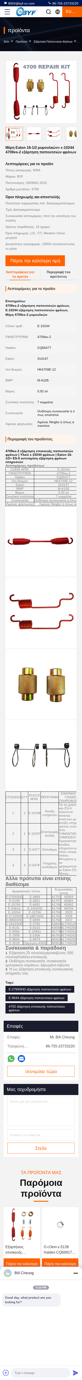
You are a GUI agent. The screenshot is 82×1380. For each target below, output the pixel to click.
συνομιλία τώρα (41, 1071)
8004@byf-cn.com (21, 3)
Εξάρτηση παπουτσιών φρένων (53, 41)
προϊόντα (21, 41)
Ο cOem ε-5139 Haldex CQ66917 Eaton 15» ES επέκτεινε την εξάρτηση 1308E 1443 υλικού (40, 1250)
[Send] (75, 1373)
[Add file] (6, 1373)
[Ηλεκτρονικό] (21, 1059)
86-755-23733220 (64, 3)
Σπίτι (6, 41)
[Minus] (75, 1273)
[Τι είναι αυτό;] (11, 1058)
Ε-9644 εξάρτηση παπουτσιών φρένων (36, 998)
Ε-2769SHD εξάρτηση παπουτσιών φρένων (40, 989)
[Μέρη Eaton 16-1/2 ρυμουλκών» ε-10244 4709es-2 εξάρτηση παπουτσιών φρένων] (41, 92)
